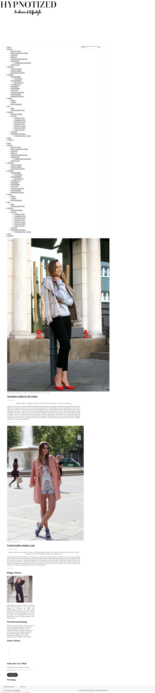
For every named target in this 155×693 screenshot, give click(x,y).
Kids (8, 106)
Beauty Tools (16, 51)
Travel (9, 98)
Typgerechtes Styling (22, 136)
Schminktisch (16, 85)
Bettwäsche (19, 83)
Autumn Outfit (20, 122)
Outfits (13, 116)
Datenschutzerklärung (9, 686)
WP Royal (17, 690)
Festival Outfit (20, 126)
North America (16, 104)
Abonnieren (12, 675)
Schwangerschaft (18, 110)
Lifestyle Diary (16, 69)
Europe (13, 102)
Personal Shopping (18, 134)
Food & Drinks (16, 71)
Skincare (14, 55)
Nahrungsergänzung (19, 59)
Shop (9, 138)
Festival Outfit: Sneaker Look (21, 545)
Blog (9, 47)
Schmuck (14, 132)
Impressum (22, 686)
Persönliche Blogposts (34, 392)
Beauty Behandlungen (19, 53)
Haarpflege (15, 61)
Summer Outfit (20, 120)
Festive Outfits (20, 128)
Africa (13, 100)
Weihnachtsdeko (17, 96)
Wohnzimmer (16, 77)
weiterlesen (10, 422)
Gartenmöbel (16, 94)
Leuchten (14, 91)
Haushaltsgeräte (17, 93)
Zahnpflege (15, 65)
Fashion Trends (17, 114)
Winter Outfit (19, 124)
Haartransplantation (22, 63)
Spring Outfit (19, 118)
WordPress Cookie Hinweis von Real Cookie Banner (15, 692)
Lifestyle (10, 67)
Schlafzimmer (16, 81)
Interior (10, 75)
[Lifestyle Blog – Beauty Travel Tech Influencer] (28, 16)
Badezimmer (15, 89)
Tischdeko (18, 79)
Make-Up (14, 57)
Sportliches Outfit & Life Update (22, 396)
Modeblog (19, 392)
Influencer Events (18, 73)
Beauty (9, 49)
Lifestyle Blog (11, 392)
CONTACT (10, 140)
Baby (12, 108)
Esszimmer (15, 87)
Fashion (10, 112)
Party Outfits (19, 130)
